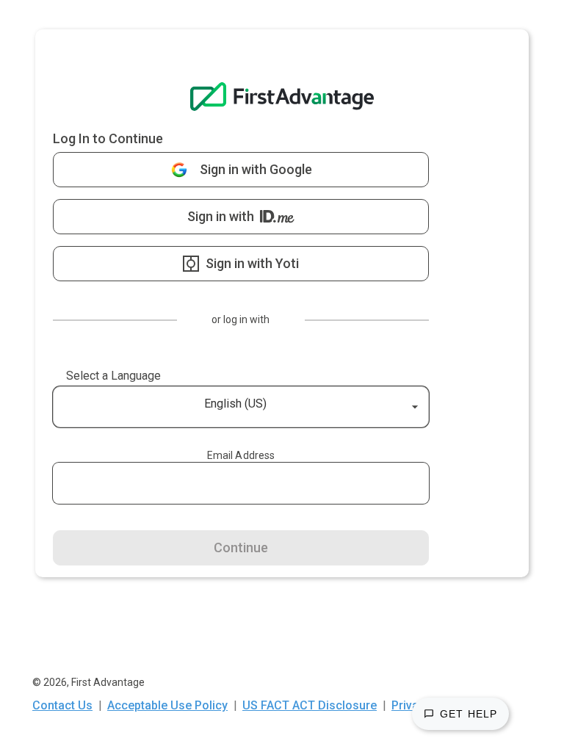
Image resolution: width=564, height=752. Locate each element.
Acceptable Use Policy (167, 705)
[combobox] (60, 407)
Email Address (241, 455)
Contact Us (62, 705)
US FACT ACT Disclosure (309, 705)
